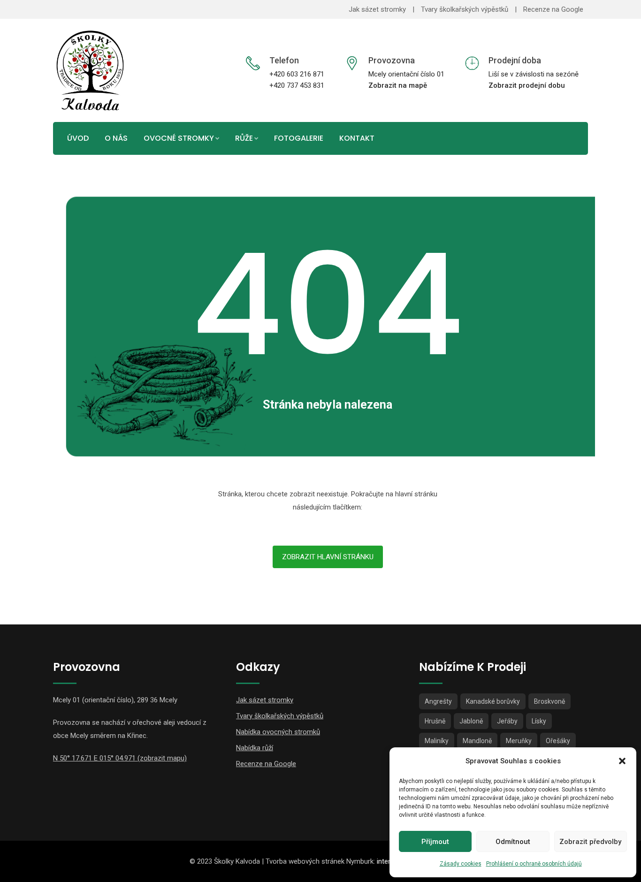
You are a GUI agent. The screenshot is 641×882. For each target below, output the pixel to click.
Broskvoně (549, 701)
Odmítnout (513, 841)
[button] (622, 761)
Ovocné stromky (179, 138)
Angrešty (438, 701)
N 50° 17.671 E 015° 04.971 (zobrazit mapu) (120, 758)
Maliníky (437, 741)
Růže (244, 138)
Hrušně (435, 721)
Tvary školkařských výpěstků (464, 9)
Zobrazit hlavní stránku (328, 557)
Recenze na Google (553, 9)
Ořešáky (558, 741)
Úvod (78, 138)
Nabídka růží (254, 748)
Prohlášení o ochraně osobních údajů (534, 863)
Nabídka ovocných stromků (278, 732)
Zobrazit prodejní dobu (526, 85)
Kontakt (356, 138)
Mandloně (477, 741)
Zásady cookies (460, 863)
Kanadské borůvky (493, 701)
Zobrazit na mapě (397, 85)
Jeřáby (507, 721)
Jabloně (471, 721)
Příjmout (435, 841)
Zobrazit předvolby (590, 841)
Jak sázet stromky (377, 9)
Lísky (539, 721)
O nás (116, 138)
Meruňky (519, 741)
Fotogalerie (298, 138)
